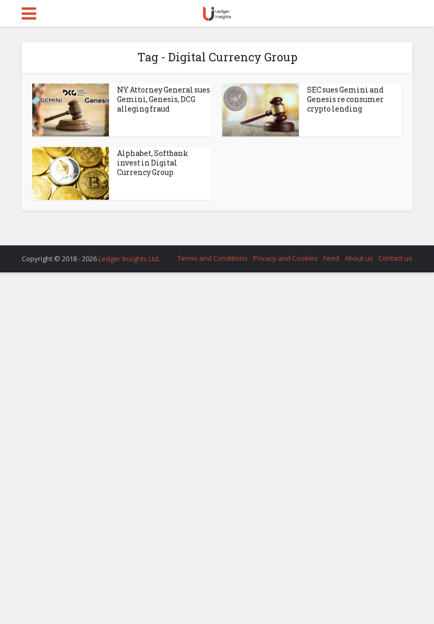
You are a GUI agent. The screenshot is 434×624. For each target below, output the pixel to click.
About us (359, 258)
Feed (331, 258)
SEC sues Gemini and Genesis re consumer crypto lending (345, 99)
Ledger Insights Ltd (128, 258)
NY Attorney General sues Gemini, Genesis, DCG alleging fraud (163, 99)
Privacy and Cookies (285, 258)
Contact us (395, 258)
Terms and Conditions (212, 258)
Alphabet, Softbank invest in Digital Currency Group (152, 162)
